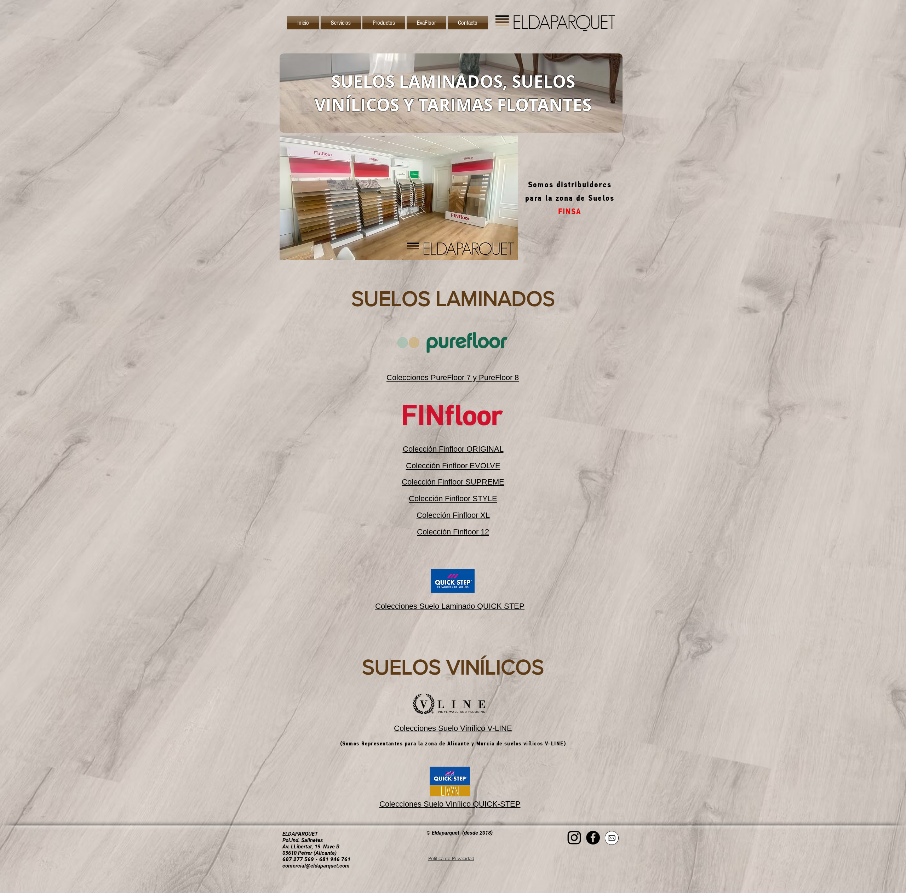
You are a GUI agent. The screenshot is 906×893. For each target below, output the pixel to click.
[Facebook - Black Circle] (593, 838)
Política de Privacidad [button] (451, 858)
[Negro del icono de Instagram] (574, 838)
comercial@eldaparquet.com (316, 866)
